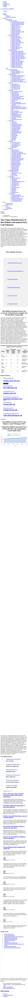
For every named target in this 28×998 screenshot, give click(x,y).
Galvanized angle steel (16, 124)
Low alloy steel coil (15, 89)
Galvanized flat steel (15, 126)
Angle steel (13, 121)
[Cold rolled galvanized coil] (10, 413)
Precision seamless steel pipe (17, 71)
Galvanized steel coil (15, 78)
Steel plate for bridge (15, 115)
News (4, 202)
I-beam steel (14, 136)
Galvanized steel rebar (16, 132)
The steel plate (9, 208)
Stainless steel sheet (15, 32)
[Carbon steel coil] (7, 402)
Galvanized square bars (16, 131)
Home (4, 13)
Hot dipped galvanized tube (17, 159)
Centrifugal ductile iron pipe (17, 196)
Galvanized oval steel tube (17, 152)
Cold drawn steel (15, 182)
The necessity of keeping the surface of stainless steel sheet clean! (13, 827)
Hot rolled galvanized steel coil (18, 79)
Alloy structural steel (15, 177)
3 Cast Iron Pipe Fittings (9, 935)
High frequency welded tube (17, 158)
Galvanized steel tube (16, 154)
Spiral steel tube (14, 168)
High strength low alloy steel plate (18, 107)
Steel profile (11, 120)
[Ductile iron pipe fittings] (11, 785)
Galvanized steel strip (16, 145)
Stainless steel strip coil (16, 26)
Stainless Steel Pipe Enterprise (10, 939)
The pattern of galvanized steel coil (18, 81)
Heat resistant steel (15, 187)
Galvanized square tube (16, 155)
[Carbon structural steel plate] (12, 780)
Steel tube (11, 148)
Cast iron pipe (12, 193)
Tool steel (13, 191)
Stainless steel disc (15, 39)
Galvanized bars (14, 130)
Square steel (14, 137)
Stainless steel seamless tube (17, 52)
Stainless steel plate (13, 20)
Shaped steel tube (15, 166)
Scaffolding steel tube (16, 164)
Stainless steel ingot (15, 43)
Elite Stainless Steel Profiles (10, 946)
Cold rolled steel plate (16, 97)
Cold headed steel (15, 183)
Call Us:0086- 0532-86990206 (7, 8)
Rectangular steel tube (16, 163)
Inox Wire (6, 941)
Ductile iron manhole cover (17, 198)
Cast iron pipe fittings (16, 194)
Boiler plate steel (15, 93)
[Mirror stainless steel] (13, 774)
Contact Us (5, 209)
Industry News (9, 204)
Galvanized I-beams (15, 129)
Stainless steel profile (13, 35)
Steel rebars (13, 174)
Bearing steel (14, 179)
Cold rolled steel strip (16, 142)
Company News (9, 203)
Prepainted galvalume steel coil (18, 75)
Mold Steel (13, 188)
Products (5, 18)
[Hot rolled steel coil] (8, 385)
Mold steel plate (14, 99)
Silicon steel (14, 147)
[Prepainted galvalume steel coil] (10, 397)
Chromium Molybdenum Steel (17, 181)
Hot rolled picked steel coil (17, 80)
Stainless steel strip (15, 25)
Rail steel (13, 140)
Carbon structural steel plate (17, 96)
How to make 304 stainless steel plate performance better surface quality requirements (13, 795)
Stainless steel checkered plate (17, 31)
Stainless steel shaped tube (17, 62)
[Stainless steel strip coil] (8, 378)
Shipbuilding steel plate (16, 114)
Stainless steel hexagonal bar (17, 42)
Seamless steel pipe (15, 70)
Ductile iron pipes (15, 197)
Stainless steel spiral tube (16, 63)
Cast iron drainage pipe (16, 201)
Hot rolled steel (14, 135)
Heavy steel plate (15, 110)
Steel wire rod (14, 171)
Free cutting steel (15, 185)
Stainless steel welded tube (17, 67)
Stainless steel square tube (16, 64)
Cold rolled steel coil (15, 86)
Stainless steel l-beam (16, 45)
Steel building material (13, 170)
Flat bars (13, 101)
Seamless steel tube (13, 69)
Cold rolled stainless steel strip (17, 22)
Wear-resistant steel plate (16, 119)
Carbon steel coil (15, 84)
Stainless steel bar (15, 46)
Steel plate (11, 90)
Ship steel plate (14, 113)
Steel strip (11, 141)
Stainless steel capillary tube (17, 54)
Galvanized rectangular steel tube (18, 153)
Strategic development (10, 17)
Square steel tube (15, 169)
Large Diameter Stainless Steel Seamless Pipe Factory (14, 944)
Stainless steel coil (15, 28)
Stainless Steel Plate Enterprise (10, 942)
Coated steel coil (12, 74)
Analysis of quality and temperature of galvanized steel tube (14, 806)
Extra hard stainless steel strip (17, 23)
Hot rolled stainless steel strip (17, 24)
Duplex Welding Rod (8, 934)
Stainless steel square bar (16, 47)
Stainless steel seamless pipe (17, 51)
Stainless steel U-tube (16, 65)
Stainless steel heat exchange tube (18, 57)
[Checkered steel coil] (8, 408)
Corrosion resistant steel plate (17, 98)
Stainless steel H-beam (16, 41)
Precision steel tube (15, 162)
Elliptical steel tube (15, 151)
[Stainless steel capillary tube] (13, 764)
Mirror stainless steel (15, 30)
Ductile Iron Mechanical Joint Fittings (12, 947)
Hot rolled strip (14, 146)
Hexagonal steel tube (15, 157)
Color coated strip (15, 143)
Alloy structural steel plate (17, 91)
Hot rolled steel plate (15, 106)
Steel (7, 68)
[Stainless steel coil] (8, 391)
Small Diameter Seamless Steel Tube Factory (14, 936)
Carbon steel (14, 180)
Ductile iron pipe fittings (16, 199)
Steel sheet (13, 118)
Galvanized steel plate (16, 102)
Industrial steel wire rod (16, 173)
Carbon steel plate (15, 95)
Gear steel (13, 186)
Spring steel (13, 190)
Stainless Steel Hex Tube (9, 940)
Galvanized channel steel (16, 125)
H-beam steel (14, 134)
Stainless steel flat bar (16, 40)
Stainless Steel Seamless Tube (10, 937)
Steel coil (11, 82)
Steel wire (8, 207)
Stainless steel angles (15, 36)
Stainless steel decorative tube (17, 56)
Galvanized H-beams (15, 127)
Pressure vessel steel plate (16, 112)
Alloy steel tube (14, 149)
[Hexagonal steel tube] (12, 769)
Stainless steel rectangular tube (17, 58)
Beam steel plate (14, 92)
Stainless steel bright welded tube (18, 53)
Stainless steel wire (15, 48)
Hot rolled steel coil (15, 87)
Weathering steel (14, 192)
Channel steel (14, 123)
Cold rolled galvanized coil (17, 76)
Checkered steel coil (15, 85)
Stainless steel (9, 19)
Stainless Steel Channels (16, 37)
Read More (5, 383)
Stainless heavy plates (16, 29)
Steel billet (13, 138)
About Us (5, 14)
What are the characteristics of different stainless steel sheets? (14, 837)
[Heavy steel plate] (13, 759)
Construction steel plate (16, 117)
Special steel (11, 176)
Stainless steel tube (13, 50)
